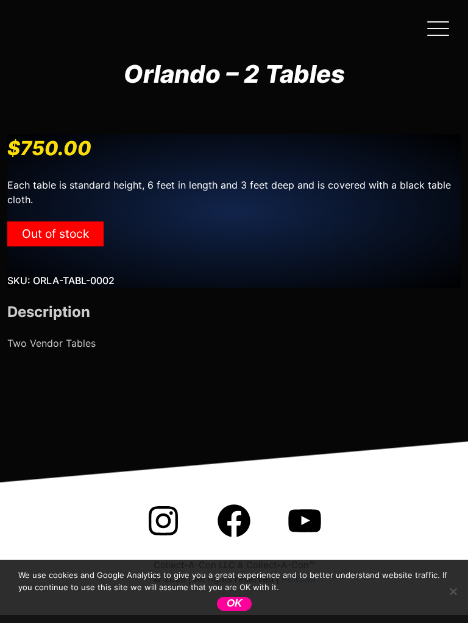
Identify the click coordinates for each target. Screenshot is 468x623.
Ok (234, 603)
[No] (453, 591)
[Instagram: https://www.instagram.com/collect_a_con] (163, 537)
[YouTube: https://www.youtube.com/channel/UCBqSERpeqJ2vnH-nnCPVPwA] (304, 537)
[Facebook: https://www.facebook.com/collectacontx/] (234, 537)
